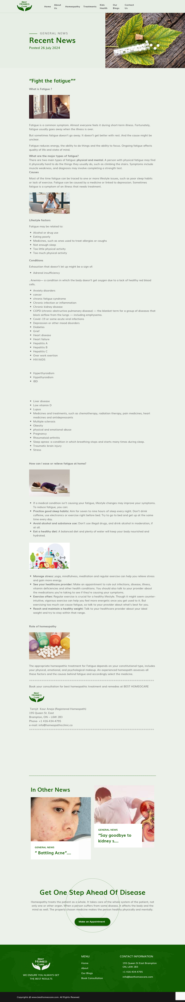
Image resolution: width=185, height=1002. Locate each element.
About (84, 968)
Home (47, 6)
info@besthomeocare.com (138, 976)
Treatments (90, 6)
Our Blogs (116, 6)
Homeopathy (72, 6)
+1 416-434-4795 (133, 971)
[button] (92, 162)
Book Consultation (92, 978)
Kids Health (104, 6)
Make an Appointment (92, 921)
